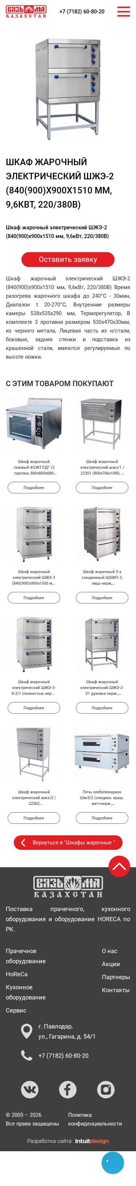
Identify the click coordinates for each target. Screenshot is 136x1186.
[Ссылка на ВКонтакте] (30, 1090)
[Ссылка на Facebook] (68, 1090)
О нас (110, 951)
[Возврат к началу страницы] (119, 866)
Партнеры (116, 977)
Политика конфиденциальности (95, 1119)
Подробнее (34, 487)
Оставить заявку (68, 259)
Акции (111, 964)
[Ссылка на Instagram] (106, 1090)
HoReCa (17, 974)
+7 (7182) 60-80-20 (81, 11)
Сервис (16, 1010)
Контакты (116, 990)
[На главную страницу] (26, 11)
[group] (68, 89)
